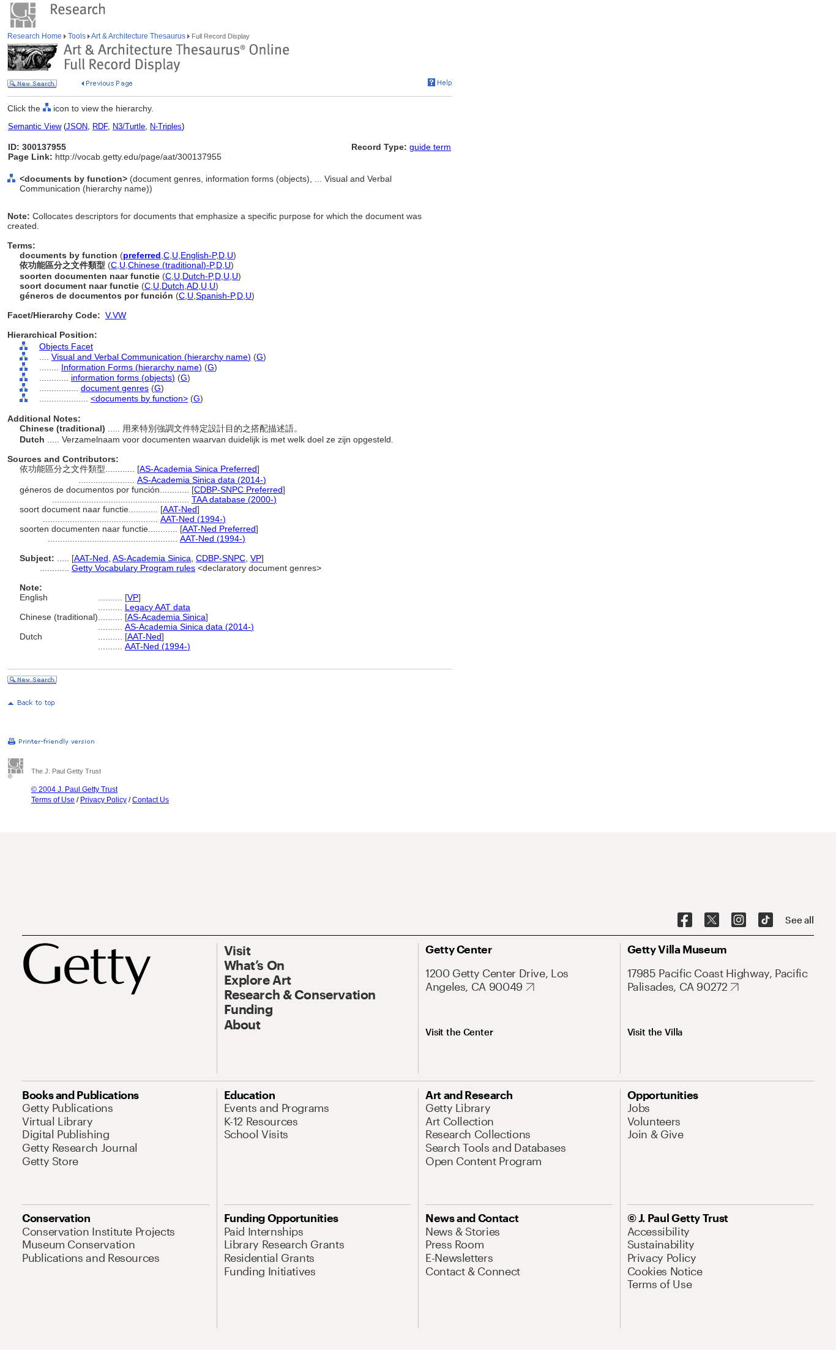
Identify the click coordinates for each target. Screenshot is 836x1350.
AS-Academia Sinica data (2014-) (201, 480)
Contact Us (150, 800)
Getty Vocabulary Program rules (133, 568)
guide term (430, 147)
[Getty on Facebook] (684, 920)
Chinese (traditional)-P (171, 265)
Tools (77, 36)
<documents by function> (139, 398)
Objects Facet (66, 346)
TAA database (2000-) (234, 499)
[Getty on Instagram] (738, 920)
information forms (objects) (123, 377)
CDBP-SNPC (220, 558)
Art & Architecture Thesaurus (138, 36)
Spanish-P (215, 295)
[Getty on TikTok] (765, 920)
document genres (115, 388)
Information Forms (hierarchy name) (131, 367)
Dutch (173, 286)
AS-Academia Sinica (152, 558)
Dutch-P (197, 276)
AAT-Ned (180, 509)
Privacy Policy (103, 800)
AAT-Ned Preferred (219, 529)
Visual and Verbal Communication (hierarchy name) (151, 357)
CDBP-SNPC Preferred (238, 489)
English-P (198, 255)
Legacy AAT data (157, 607)
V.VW (115, 315)
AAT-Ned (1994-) (193, 519)
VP (255, 558)
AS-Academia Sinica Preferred (198, 469)
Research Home (35, 36)
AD (192, 286)
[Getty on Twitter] (711, 920)
